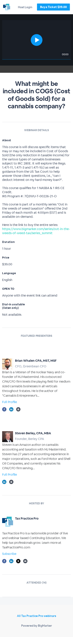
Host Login (25, 7)
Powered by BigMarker (36, 625)
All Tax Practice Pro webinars (36, 616)
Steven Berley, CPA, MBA (33, 433)
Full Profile (9, 402)
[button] (36, 40)
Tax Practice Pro (27, 518)
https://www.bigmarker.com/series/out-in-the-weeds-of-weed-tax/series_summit (36, 231)
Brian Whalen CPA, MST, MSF (36, 361)
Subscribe (9, 554)
